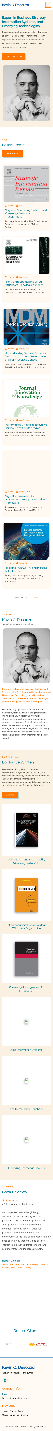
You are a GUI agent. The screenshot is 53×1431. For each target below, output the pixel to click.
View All (10, 795)
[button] (48, 5)
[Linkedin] (5, 1380)
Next (35, 597)
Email (5, 1394)
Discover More (13, 56)
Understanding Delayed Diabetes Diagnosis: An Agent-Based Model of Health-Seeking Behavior (25, 356)
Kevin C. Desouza (15, 5)
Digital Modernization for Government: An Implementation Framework (25, 499)
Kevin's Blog (12, 153)
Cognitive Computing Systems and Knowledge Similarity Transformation (26, 213)
